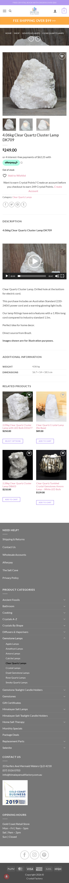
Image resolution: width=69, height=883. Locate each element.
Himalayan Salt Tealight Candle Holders (25, 715)
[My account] (55, 11)
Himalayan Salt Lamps (15, 709)
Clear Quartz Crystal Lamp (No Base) (50, 426)
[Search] (10, 11)
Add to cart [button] (45, 441)
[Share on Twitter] (11, 204)
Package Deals (11, 734)
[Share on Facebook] (5, 204)
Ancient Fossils (11, 599)
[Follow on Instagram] (34, 855)
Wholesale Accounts (14, 554)
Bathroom (8, 606)
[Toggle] (64, 600)
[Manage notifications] (6, 876)
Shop (16, 33)
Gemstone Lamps (31, 33)
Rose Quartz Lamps (16, 677)
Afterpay (8, 562)
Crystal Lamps (13, 668)
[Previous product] (37, 38)
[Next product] (31, 38)
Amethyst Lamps (14, 648)
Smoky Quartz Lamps (16, 682)
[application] (34, 261)
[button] (5, 11)
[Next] (61, 84)
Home (8, 33)
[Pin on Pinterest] (17, 204)
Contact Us (9, 547)
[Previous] (8, 84)
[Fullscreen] (62, 276)
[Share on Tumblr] (23, 204)
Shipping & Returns (14, 539)
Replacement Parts (13, 741)
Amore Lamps (13, 653)
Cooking (7, 612)
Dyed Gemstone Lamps (17, 672)
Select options (13, 441)
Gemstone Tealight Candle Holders (23, 689)
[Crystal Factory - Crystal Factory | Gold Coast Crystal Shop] (34, 11)
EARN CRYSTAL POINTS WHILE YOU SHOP (34, 2)
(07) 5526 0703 (11, 770)
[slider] (32, 276)
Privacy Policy (11, 577)
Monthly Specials (12, 728)
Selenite (7, 747)
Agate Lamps (12, 643)
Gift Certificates (12, 702)
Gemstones (9, 696)
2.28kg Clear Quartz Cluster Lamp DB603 (17, 485)
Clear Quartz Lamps (53, 33)
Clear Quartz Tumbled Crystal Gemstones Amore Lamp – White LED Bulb (49, 486)
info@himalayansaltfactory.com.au (22, 774)
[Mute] (57, 276)
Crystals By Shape (13, 625)
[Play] (7, 276)
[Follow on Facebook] (24, 855)
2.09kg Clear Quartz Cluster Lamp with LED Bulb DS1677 (17, 426)
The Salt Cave (10, 570)
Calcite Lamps (13, 658)
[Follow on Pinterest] (44, 855)
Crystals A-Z (10, 619)
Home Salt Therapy (13, 721)
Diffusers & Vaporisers (15, 631)
